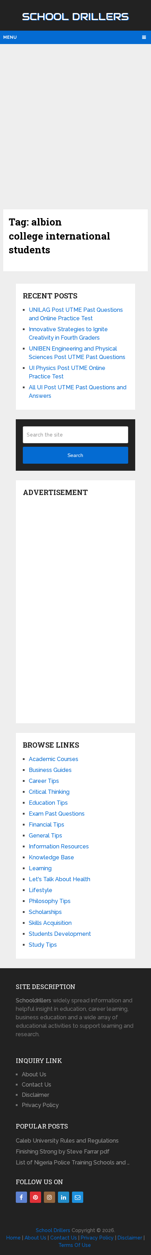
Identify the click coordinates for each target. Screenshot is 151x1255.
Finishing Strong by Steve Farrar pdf (63, 1151)
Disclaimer (35, 1095)
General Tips (45, 835)
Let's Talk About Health (59, 879)
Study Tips (43, 944)
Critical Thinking (49, 792)
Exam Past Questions (57, 813)
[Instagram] (49, 1197)
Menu (10, 37)
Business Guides (50, 770)
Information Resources (59, 846)
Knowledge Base (51, 857)
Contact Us (36, 1084)
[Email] (77, 1197)
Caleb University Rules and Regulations (67, 1140)
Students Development (60, 934)
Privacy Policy (40, 1105)
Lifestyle (40, 890)
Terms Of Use (74, 1245)
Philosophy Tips (50, 901)
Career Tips (44, 781)
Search (75, 455)
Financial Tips (46, 824)
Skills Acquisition (50, 923)
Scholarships (45, 912)
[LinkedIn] (63, 1197)
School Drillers (75, 16)
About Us (34, 1074)
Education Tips (48, 802)
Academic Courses (53, 759)
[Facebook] (21, 1197)
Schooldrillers (33, 1000)
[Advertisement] (75, 126)
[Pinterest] (35, 1197)
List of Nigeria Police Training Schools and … (73, 1162)
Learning (40, 868)
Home (13, 1238)
